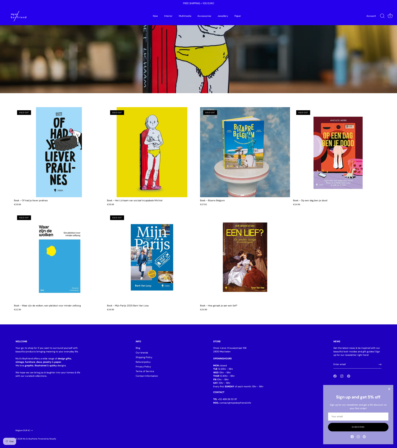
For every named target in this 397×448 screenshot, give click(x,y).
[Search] (382, 16)
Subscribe (358, 427)
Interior (168, 16)
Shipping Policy (144, 357)
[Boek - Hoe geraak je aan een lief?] (245, 257)
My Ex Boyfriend (30, 438)
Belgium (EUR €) (23, 430)
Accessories (204, 16)
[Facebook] (352, 436)
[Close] (389, 389)
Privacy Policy (143, 366)
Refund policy (143, 362)
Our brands (142, 352)
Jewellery (223, 16)
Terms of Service (145, 371)
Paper (237, 16)
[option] (198, 46)
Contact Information (147, 376)
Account (371, 16)
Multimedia (185, 16)
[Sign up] (379, 364)
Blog (138, 348)
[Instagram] (358, 436)
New (155, 16)
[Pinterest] (364, 436)
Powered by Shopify (47, 438)
